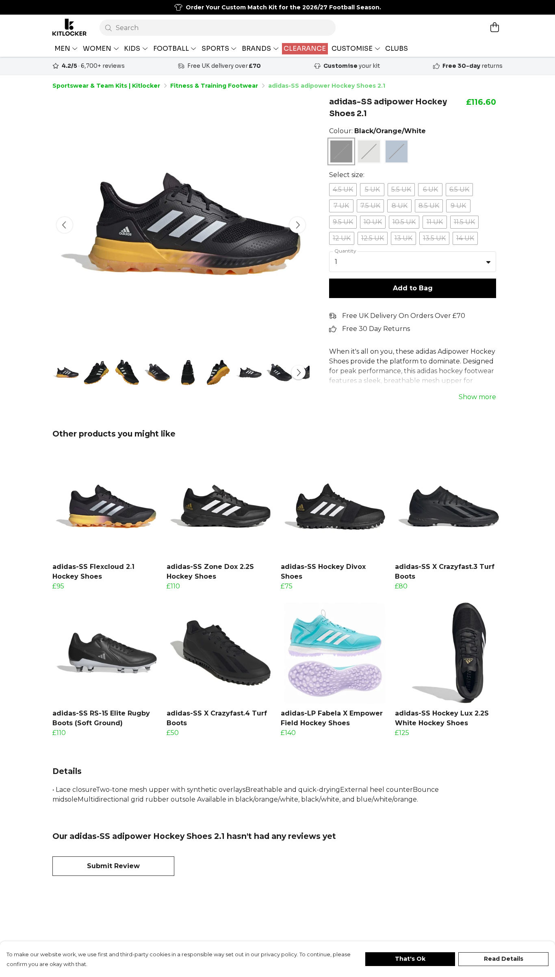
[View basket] (494, 27)
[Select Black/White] (369, 151)
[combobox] (412, 261)
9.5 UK (343, 222)
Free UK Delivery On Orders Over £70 (403, 316)
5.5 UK (401, 189)
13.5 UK (434, 238)
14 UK (465, 238)
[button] (488, 262)
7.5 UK (370, 206)
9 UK (458, 206)
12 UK (342, 238)
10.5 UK (404, 222)
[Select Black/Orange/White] (341, 151)
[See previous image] (64, 225)
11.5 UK (464, 222)
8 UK (400, 206)
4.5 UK (343, 189)
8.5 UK (428, 206)
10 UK (373, 222)
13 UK (403, 238)
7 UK (341, 206)
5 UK (372, 189)
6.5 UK (459, 189)
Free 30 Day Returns (376, 329)
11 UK (435, 222)
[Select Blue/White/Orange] (396, 151)
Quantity (345, 251)
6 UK (430, 189)
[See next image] (297, 225)
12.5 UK (372, 238)
